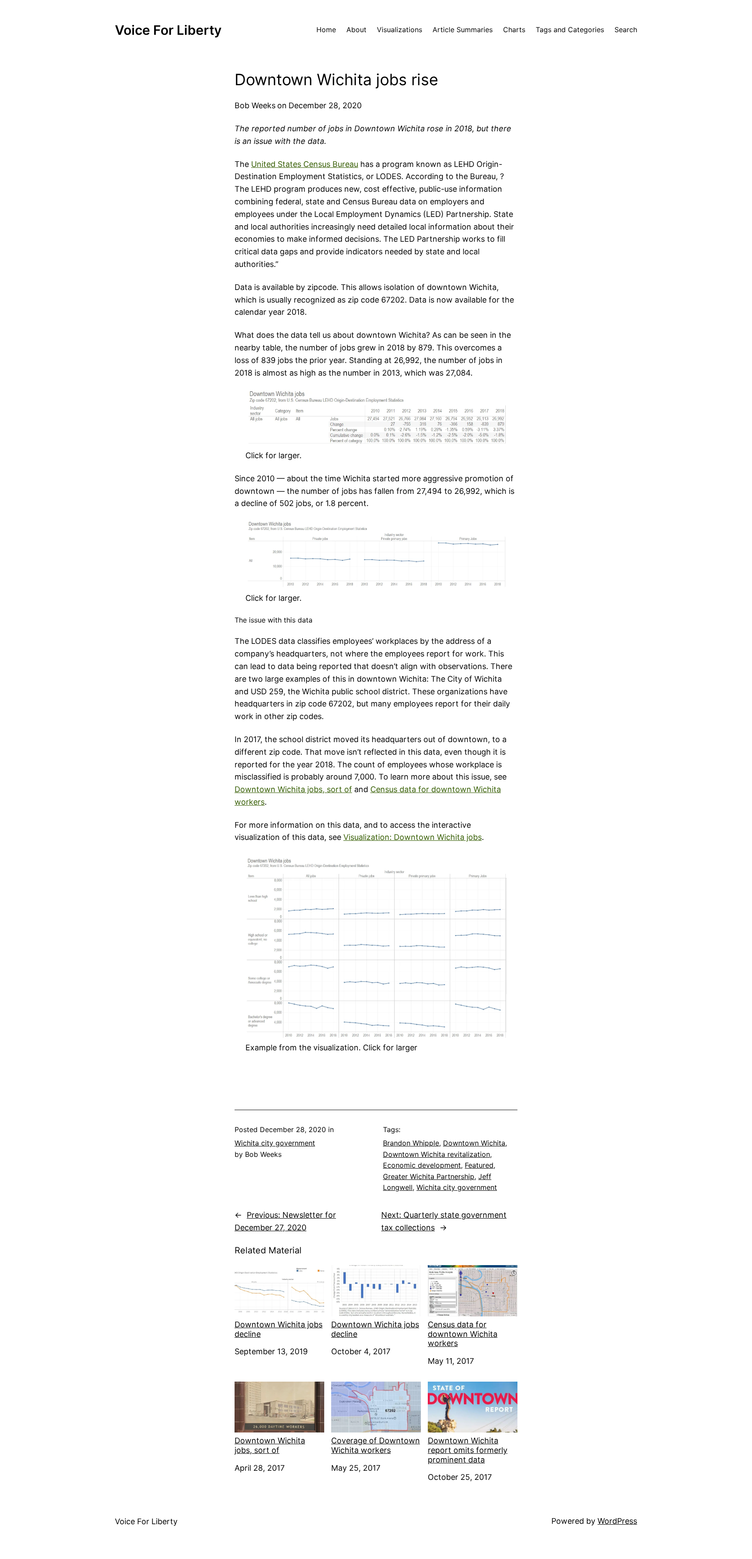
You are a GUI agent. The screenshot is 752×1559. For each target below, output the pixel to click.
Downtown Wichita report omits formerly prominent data (467, 1450)
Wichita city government (275, 1143)
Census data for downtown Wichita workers (462, 1334)
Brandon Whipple (411, 1143)
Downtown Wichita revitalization (436, 1154)
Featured (479, 1165)
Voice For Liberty (168, 30)
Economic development (422, 1165)
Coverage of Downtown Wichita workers (375, 1445)
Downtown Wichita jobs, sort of (293, 789)
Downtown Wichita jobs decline (278, 1329)
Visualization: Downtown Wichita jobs (412, 837)
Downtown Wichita (474, 1143)
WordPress (617, 1521)
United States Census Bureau (304, 164)
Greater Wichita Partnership (428, 1176)
